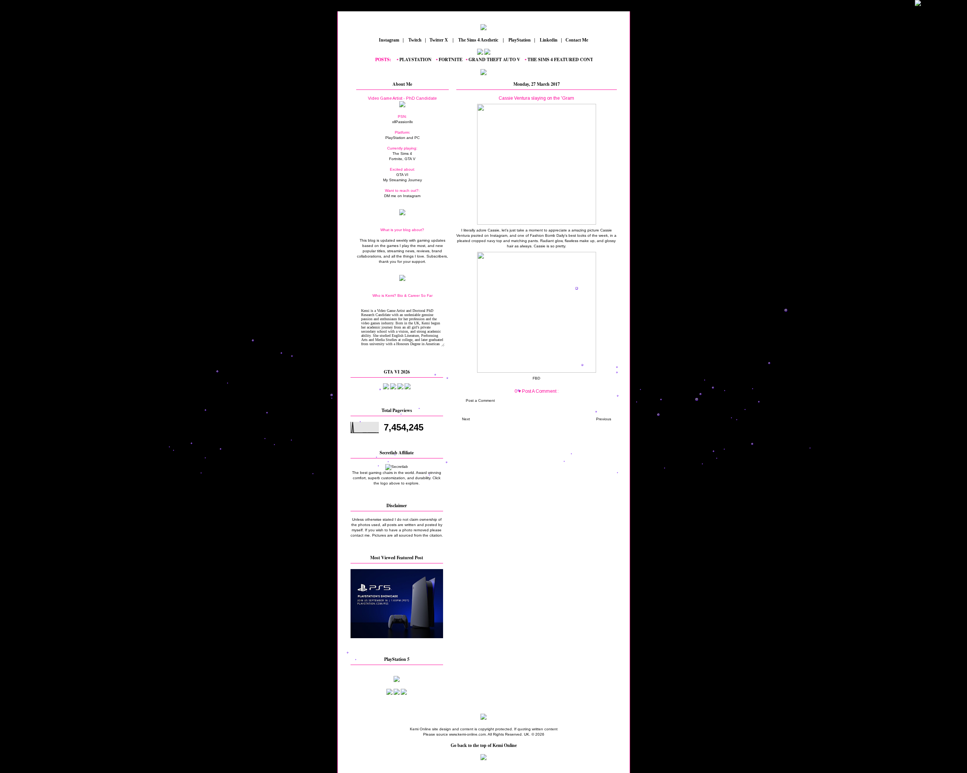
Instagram (388, 40)
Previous (603, 419)
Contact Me (577, 40)
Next (466, 419)
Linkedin (548, 40)
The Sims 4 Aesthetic (478, 40)
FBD (536, 378)
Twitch (414, 40)
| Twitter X (438, 40)
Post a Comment (480, 400)
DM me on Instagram (402, 196)
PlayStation (519, 40)
